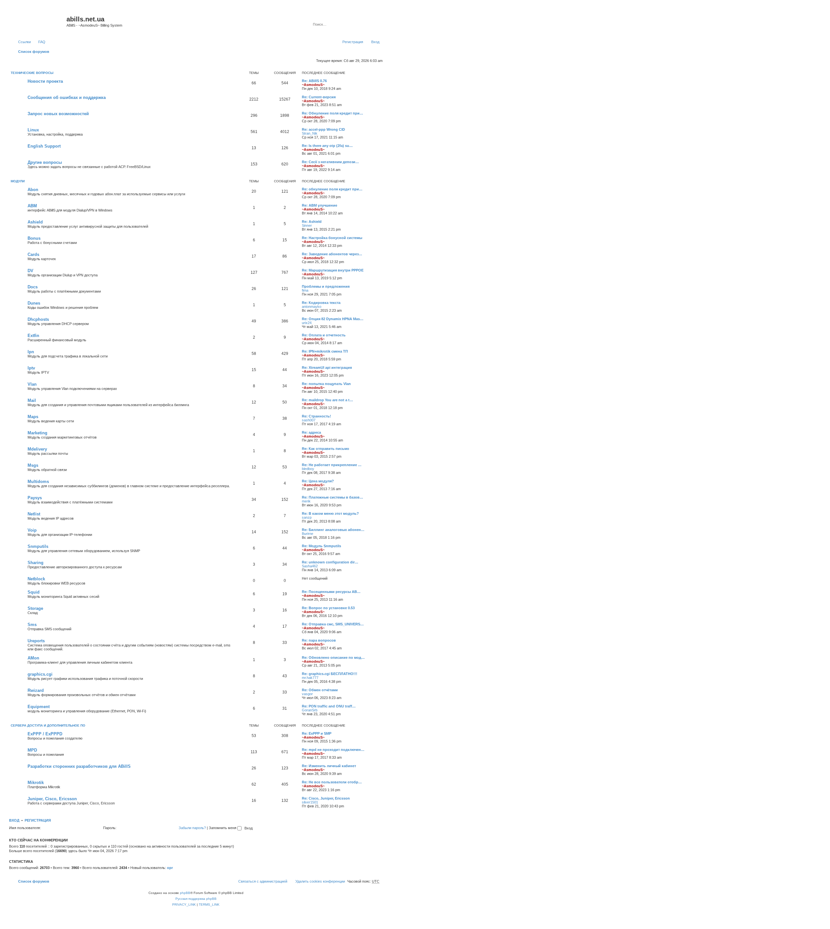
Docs (33, 286)
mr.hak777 (310, 678)
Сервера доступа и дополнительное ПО (48, 725)
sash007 (308, 420)
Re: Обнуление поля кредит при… (332, 113)
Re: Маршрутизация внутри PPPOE (332, 270)
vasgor (307, 694)
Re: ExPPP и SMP (316, 733)
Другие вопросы (45, 162)
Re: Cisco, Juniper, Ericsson (326, 798)
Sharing (35, 562)
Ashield (35, 222)
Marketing (37, 432)
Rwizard (36, 690)
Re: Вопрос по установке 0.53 (328, 608)
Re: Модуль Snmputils (321, 546)
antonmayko (311, 306)
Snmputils (38, 546)
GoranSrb (309, 710)
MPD (32, 750)
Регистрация (38, 820)
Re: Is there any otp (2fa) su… (327, 146)
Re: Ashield (312, 221)
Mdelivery (37, 449)
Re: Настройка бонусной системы (332, 238)
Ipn (31, 351)
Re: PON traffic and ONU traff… (329, 706)
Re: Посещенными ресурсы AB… (331, 592)
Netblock (36, 578)
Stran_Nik (309, 133)
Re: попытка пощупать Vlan (326, 384)
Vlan (32, 384)
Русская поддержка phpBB (196, 898)
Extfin (33, 335)
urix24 (307, 323)
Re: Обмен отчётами (320, 690)
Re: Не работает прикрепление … (332, 465)
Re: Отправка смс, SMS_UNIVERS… (333, 624)
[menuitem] (38, 42)
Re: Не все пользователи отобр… (332, 782)
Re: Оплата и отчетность (324, 335)
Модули (18, 181)
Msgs (33, 465)
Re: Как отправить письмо (325, 449)
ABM (32, 205)
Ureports (36, 640)
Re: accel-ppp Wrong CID (323, 129)
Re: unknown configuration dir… (330, 562)
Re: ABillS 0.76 (314, 81)
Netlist (34, 514)
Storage (35, 608)
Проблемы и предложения (326, 286)
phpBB (185, 893)
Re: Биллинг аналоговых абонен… (333, 530)
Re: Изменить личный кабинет (329, 766)
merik (306, 501)
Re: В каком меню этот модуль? (330, 513)
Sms (32, 624)
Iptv (31, 368)
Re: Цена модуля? (318, 481)
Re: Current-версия (319, 97)
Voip (32, 530)
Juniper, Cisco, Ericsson (52, 798)
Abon (33, 189)
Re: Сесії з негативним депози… (330, 162)
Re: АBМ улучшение (319, 205)
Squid (34, 592)
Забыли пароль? (192, 828)
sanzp (307, 517)
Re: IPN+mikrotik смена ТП (325, 351)
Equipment (39, 706)
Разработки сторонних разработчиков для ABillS (79, 766)
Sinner (307, 225)
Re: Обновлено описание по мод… (333, 657)
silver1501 (310, 802)
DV (30, 270)
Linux (33, 129)
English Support (44, 146)
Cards (33, 254)
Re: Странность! (316, 416)
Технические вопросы (32, 73)
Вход (14, 820)
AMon (33, 658)
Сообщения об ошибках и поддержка (67, 97)
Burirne (307, 534)
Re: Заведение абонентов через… (332, 254)
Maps (33, 416)
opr (170, 868)
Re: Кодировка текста (321, 303)
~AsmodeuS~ (313, 85)
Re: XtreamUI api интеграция (327, 367)
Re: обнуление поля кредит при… (332, 189)
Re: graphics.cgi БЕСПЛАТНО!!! (329, 674)
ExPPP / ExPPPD (45, 733)
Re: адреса (311, 432)
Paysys (35, 497)
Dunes (34, 303)
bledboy (308, 469)
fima (305, 290)
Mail (32, 400)
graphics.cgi (40, 674)
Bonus (34, 238)
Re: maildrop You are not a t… (327, 400)
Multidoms (38, 481)
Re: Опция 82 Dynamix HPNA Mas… (332, 319)
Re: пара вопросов (319, 640)
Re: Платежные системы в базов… (332, 497)
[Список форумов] (38, 21)
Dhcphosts (38, 319)
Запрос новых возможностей (58, 113)
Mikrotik (36, 782)
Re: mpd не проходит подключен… (333, 750)
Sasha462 (310, 566)
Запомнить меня (223, 828)
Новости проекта (45, 81)
